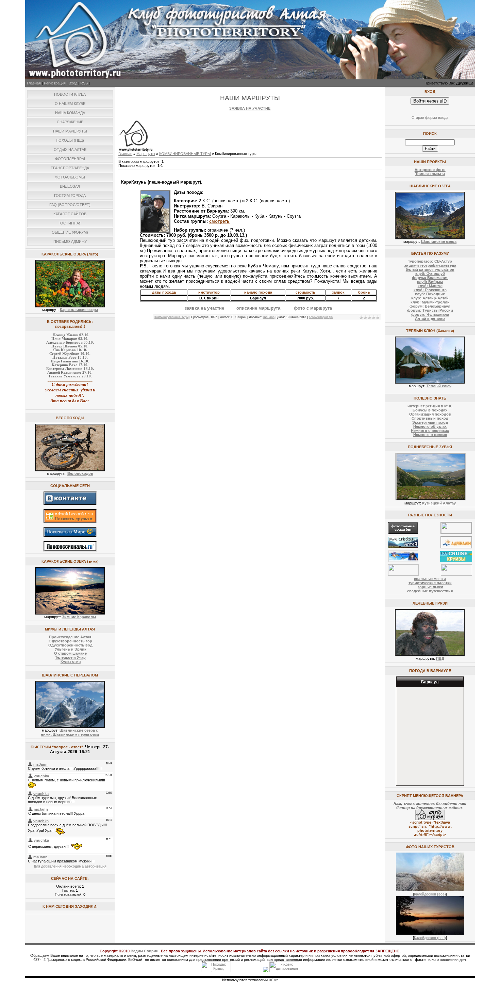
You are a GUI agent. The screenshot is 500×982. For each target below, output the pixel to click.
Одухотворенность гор (70, 641)
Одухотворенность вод (70, 645)
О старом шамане (70, 653)
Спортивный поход (430, 418)
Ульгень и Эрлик (70, 649)
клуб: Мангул (430, 286)
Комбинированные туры (171, 317)
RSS (84, 83)
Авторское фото (430, 170)
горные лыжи (430, 587)
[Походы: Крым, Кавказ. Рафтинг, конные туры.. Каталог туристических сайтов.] (216, 971)
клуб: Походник (430, 294)
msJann (268, 317)
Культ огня (71, 661)
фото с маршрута (313, 308)
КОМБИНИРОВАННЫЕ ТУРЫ (185, 154)
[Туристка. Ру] (403, 547)
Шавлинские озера (438, 241)
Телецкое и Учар (70, 657)
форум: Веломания (430, 278)
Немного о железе (430, 435)
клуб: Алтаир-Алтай (430, 298)
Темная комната (430, 174)
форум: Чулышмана (430, 314)
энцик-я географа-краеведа (430, 265)
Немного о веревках (430, 430)
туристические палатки (430, 583)
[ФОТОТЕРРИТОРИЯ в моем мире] (70, 536)
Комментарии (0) (321, 317)
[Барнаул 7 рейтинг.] (265, 971)
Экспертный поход (430, 422)
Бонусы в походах (430, 410)
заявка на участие (204, 308)
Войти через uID (430, 101)
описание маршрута (258, 308)
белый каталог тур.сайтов (430, 269)
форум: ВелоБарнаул (430, 306)
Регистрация (55, 83)
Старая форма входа (430, 117)
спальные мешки (430, 579)
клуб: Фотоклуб (430, 273)
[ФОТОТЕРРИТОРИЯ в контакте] (70, 504)
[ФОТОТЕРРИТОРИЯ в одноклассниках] (70, 521)
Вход (73, 83)
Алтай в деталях (430, 318)
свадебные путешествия (430, 591)
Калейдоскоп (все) (430, 894)
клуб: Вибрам (430, 282)
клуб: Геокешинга (430, 290)
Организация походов (430, 414)
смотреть (219, 221)
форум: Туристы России (430, 310)
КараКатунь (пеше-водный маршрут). (161, 182)
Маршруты (145, 154)
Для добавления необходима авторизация (70, 866)
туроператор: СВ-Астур (430, 261)
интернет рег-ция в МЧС (430, 406)
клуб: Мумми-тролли (430, 302)
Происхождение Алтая (70, 637)
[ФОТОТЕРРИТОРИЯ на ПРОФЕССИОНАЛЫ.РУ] (70, 550)
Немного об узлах (430, 426)
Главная (34, 83)
